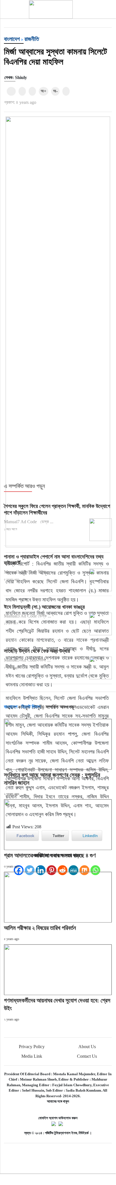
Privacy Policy (32, 1046)
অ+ (43, 91)
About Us (87, 1046)
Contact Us (87, 1056)
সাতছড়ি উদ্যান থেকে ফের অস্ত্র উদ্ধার (37, 651)
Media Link (31, 1056)
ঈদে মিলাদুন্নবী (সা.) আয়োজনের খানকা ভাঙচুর (44, 607)
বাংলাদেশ (12, 39)
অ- (55, 91)
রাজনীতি (31, 39)
